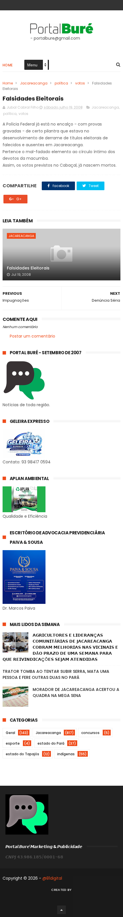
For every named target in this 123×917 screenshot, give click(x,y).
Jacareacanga (33, 83)
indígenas (66, 754)
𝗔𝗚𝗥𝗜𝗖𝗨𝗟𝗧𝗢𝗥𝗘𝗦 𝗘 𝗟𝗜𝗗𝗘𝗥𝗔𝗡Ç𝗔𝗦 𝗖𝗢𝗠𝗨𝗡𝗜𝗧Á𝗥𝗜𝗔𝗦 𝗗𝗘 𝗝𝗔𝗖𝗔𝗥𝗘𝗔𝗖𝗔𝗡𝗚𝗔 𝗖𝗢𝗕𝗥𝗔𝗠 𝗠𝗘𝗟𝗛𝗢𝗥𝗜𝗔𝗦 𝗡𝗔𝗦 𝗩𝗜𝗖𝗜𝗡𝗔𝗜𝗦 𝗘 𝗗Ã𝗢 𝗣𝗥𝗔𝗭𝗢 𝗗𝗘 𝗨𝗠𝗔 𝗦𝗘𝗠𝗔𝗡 (60, 647)
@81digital (52, 878)
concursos (90, 732)
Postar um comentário (32, 336)
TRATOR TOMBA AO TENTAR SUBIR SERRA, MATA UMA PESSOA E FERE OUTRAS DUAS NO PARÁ (56, 674)
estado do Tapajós (22, 754)
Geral (10, 732)
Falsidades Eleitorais (28, 268)
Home (8, 65)
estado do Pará (50, 743)
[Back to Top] (61, 910)
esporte (13, 743)
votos (80, 83)
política (61, 83)
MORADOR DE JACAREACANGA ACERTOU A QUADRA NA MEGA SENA (76, 692)
